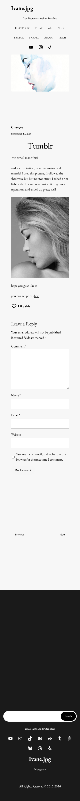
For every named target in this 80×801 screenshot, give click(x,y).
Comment (18, 346)
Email (15, 415)
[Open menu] (40, 779)
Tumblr (40, 145)
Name (16, 395)
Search (68, 716)
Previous (19, 534)
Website (16, 434)
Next (62, 534)
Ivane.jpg (22, 8)
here (36, 296)
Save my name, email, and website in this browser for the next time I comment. (41, 457)
